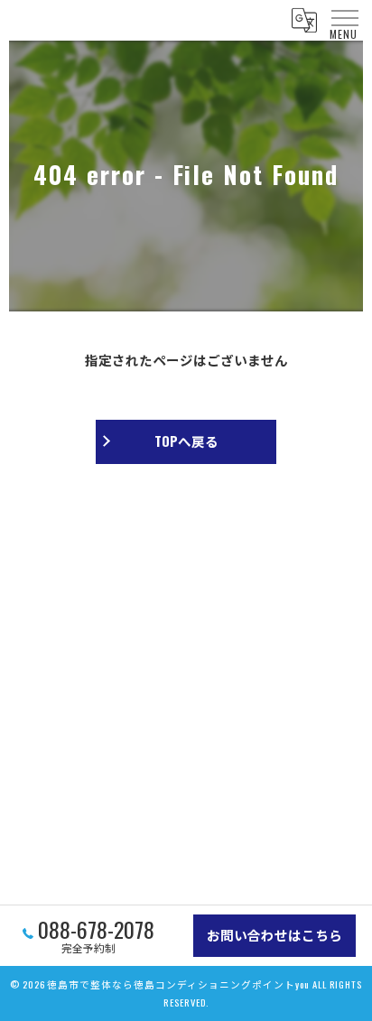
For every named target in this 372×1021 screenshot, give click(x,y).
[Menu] (344, 18)
